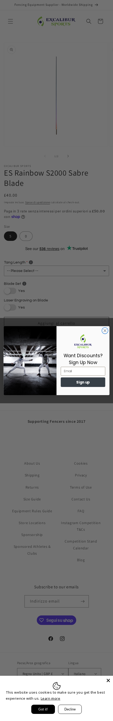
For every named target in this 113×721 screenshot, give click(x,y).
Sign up (83, 382)
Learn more (50, 698)
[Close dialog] (105, 330)
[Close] (108, 680)
